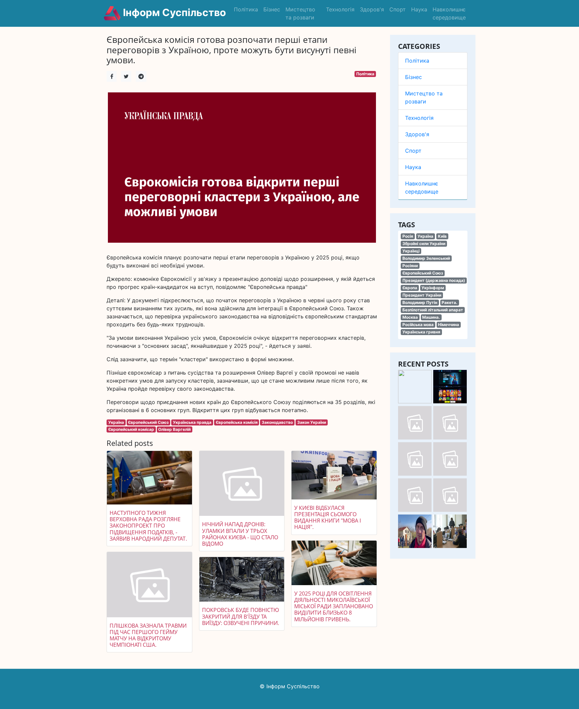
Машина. (431, 317)
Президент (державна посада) (433, 280)
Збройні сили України (423, 243)
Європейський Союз (422, 272)
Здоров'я (372, 9)
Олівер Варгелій (174, 429)
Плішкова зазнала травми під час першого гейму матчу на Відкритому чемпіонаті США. (148, 635)
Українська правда (192, 422)
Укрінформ (433, 287)
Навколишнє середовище (449, 13)
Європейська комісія (237, 422)
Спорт (397, 9)
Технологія (340, 9)
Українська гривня (421, 331)
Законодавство (277, 422)
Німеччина (448, 324)
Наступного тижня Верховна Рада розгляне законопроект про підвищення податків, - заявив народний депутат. (148, 525)
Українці (411, 250)
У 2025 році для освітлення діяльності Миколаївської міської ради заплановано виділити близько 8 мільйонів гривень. (333, 606)
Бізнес (271, 9)
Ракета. (449, 302)
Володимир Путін (419, 302)
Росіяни (410, 265)
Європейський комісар (131, 429)
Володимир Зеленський (426, 258)
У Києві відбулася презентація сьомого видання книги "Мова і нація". (327, 517)
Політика (246, 9)
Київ (442, 236)
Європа (409, 287)
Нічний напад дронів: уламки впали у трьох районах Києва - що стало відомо (240, 534)
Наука (419, 9)
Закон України (311, 422)
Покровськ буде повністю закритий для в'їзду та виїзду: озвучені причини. (240, 616)
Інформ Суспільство (173, 12)
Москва (410, 317)
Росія (407, 236)
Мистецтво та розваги (300, 13)
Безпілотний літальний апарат (432, 309)
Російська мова (418, 324)
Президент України (421, 295)
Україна (425, 236)
